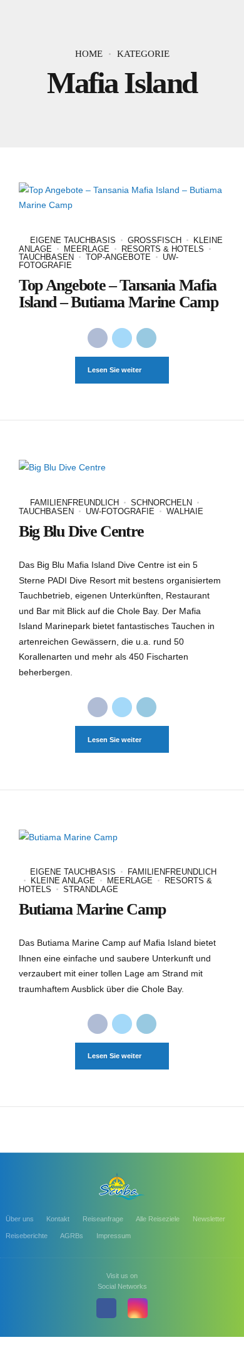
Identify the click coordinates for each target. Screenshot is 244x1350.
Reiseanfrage (103, 1219)
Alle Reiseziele (158, 1219)
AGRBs (71, 1235)
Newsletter (209, 1219)
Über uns (20, 1219)
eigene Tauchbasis (73, 240)
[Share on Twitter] (122, 338)
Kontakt (57, 1219)
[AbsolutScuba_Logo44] (122, 1186)
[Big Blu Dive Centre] (122, 467)
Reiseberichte (27, 1235)
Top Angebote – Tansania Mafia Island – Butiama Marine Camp (118, 293)
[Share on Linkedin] (146, 338)
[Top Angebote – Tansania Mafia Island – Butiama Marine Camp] (122, 197)
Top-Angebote (118, 257)
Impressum (113, 1235)
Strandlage (90, 889)
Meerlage (86, 249)
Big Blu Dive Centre (81, 531)
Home (89, 54)
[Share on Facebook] (98, 338)
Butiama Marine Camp (92, 909)
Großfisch (154, 240)
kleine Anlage (63, 880)
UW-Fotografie (120, 511)
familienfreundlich (74, 502)
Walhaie (184, 511)
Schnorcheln (161, 502)
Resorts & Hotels (162, 249)
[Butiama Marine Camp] (122, 837)
